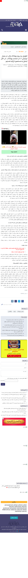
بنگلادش (10, 311)
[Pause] (3, 143)
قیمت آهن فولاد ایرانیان (22, 508)
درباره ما (11, 20)
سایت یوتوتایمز (13, 509)
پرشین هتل (11, 506)
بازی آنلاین (15, 505)
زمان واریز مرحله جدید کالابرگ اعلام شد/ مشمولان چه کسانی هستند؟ (14, 392)
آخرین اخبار (23, 390)
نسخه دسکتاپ (14, 518)
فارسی (26, 20)
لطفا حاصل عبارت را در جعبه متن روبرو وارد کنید (17, 378)
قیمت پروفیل (19, 509)
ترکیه (15, 311)
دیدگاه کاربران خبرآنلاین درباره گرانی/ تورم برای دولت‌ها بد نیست (12, 333)
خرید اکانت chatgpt (6, 509)
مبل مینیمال (24, 506)
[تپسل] (1, 42)
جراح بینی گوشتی (17, 506)
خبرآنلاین (14, 25)
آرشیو (6, 20)
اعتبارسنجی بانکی (13, 508)
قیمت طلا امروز (6, 508)
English (21, 20)
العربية (23, 20)
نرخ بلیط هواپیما (18, 511)
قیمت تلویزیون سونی (9, 505)
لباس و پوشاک (20, 311)
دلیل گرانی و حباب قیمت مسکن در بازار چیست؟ (14, 320)
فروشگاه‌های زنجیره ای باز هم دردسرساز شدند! (15, 335)
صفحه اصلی (23, 47)
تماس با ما (14, 20)
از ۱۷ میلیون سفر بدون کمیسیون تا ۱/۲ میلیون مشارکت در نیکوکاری (14, 403)
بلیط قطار (25, 509)
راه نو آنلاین (20, 505)
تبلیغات (9, 20)
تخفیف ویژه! (14, 152)
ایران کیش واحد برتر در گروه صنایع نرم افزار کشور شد (13, 325)
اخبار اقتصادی (17, 47)
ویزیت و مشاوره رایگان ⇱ (14, 356)
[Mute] (5, 143)
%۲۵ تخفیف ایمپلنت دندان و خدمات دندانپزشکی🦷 (14, 351)
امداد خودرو (24, 511)
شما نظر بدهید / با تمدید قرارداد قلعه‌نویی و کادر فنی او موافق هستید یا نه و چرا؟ (11, 486)
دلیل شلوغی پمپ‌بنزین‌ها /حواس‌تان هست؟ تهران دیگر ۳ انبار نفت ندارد (13, 398)
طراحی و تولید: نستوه (13, 531)
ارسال (3, 384)
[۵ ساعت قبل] (23, 487)
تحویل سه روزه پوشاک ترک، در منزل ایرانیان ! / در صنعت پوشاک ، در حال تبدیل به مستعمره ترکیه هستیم (14, 59)
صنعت (12, 47)
